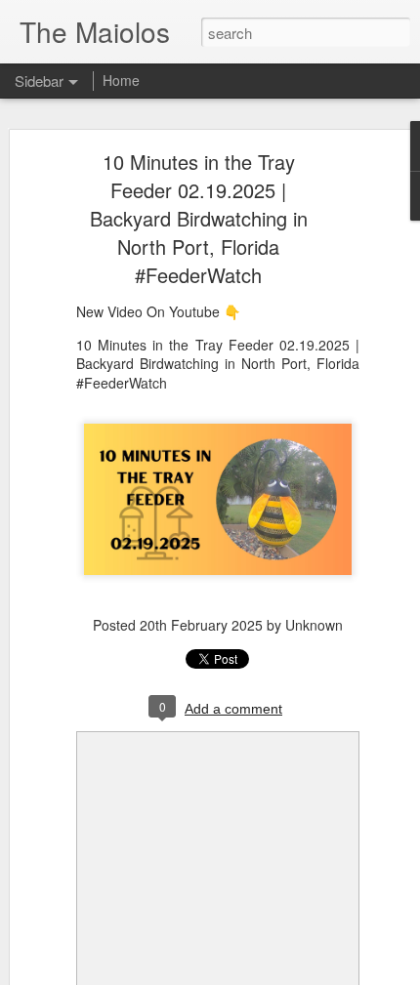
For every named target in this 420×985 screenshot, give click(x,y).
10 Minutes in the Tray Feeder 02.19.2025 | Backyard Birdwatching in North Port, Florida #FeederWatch (199, 218)
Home (121, 80)
